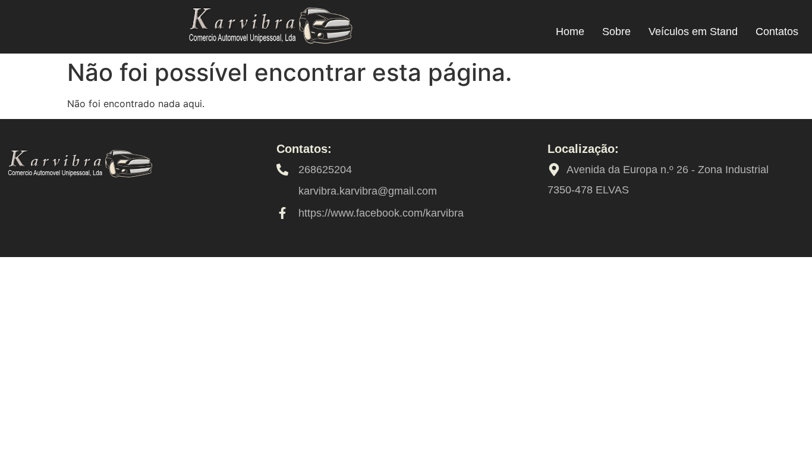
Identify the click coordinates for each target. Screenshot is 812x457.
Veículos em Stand (693, 31)
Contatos (777, 31)
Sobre (616, 31)
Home (570, 31)
